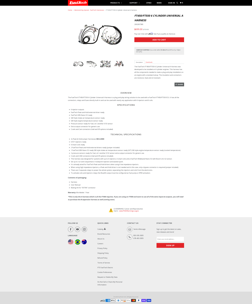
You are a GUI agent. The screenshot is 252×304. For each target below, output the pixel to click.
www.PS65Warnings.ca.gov (129, 211)
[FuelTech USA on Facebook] (71, 229)
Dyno (148, 3)
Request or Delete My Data (107, 277)
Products (115, 3)
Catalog (100, 229)
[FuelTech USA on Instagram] (85, 229)
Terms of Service (103, 263)
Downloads (149, 62)
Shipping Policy (103, 253)
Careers (100, 244)
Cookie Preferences (104, 272)
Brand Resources (103, 234)
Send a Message (139, 229)
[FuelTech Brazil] (77, 244)
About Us (100, 239)
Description (139, 62)
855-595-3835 (138, 235)
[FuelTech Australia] (84, 244)
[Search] (177, 3)
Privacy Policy (102, 248)
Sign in (171, 3)
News (159, 3)
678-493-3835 (138, 238)
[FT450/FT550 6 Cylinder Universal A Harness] (100, 35)
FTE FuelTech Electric (105, 267)
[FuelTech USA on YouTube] (78, 229)
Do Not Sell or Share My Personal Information (109, 283)
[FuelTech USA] (78, 3)
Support (134, 3)
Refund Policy (102, 258)
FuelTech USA (122, 297)
